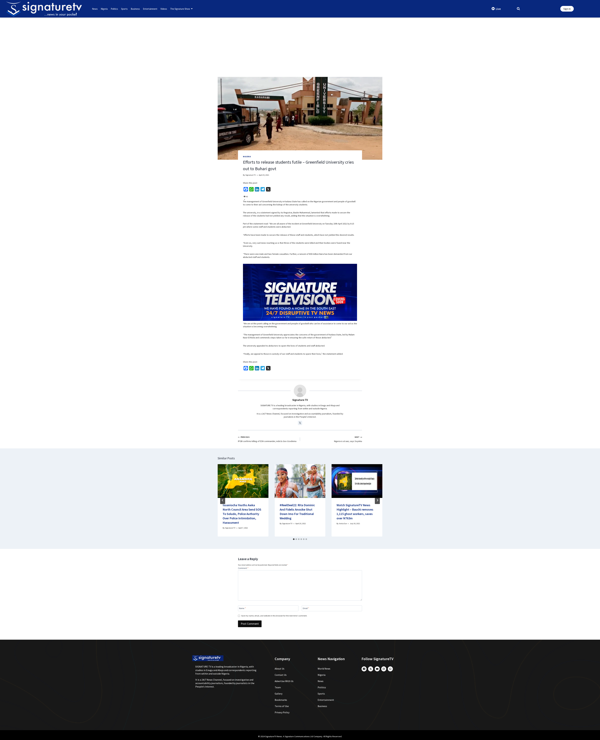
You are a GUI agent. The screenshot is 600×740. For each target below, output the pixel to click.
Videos (163, 8)
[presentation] (243, 481)
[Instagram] (383, 668)
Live (498, 8)
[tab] (294, 539)
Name (242, 608)
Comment (243, 568)
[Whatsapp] (390, 668)
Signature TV (250, 175)
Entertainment (150, 8)
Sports (124, 8)
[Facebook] (364, 668)
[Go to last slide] (222, 500)
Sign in (567, 8)
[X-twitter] (370, 668)
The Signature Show (180, 8)
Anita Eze (343, 523)
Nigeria (104, 8)
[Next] (377, 500)
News (95, 8)
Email (306, 608)
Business (135, 8)
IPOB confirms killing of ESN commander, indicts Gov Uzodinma (267, 439)
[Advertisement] (300, 41)
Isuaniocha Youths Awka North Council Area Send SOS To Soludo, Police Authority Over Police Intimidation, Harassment (242, 513)
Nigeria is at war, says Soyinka (348, 439)
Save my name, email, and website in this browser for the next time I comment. (274, 616)
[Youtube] (377, 668)
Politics (114, 8)
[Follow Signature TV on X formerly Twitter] (300, 423)
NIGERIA (247, 156)
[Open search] (518, 8)
